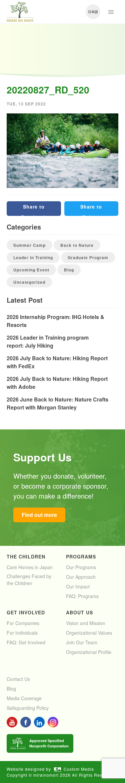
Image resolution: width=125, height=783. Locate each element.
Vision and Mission (85, 623)
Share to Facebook (33, 209)
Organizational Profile (88, 652)
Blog (69, 270)
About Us (79, 612)
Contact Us (18, 679)
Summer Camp (29, 245)
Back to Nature (77, 245)
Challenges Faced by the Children (29, 579)
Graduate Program (88, 257)
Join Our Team (81, 642)
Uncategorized (29, 282)
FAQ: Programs (82, 596)
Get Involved (26, 612)
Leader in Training (33, 257)
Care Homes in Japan (30, 567)
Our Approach (81, 576)
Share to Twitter (91, 209)
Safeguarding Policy (28, 708)
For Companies (23, 623)
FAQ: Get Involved (26, 642)
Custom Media (79, 769)
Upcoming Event (31, 270)
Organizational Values (89, 632)
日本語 (93, 11)
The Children (26, 556)
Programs (81, 556)
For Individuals (22, 632)
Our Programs (81, 567)
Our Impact (78, 586)
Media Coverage (24, 698)
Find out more (39, 515)
